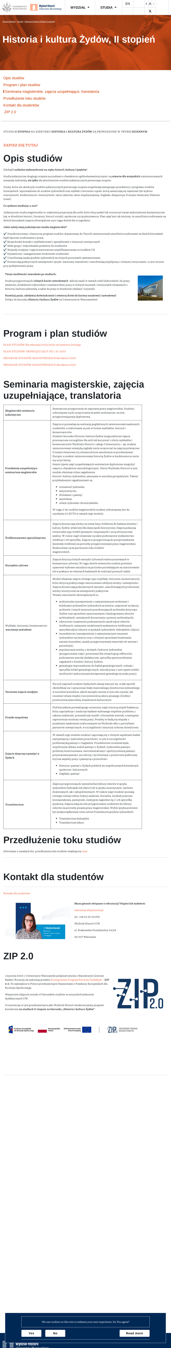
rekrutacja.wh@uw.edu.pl (88, 910)
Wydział (78, 7)
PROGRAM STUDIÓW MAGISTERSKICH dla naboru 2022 (39, 364)
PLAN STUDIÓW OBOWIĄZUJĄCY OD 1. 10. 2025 (34, 351)
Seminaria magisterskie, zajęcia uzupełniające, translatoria (52, 91)
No (55, 1333)
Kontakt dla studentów (16, 893)
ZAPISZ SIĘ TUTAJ (20, 145)
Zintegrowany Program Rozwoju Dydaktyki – (77, 980)
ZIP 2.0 (9, 112)
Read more (134, 1333)
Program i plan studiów (21, 85)
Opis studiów (13, 78)
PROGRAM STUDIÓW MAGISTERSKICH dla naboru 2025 (39, 358)
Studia (106, 7)
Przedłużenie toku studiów (24, 98)
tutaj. (84, 851)
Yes (31, 1333)
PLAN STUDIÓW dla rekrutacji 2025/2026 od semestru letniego (42, 344)
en (127, 4)
